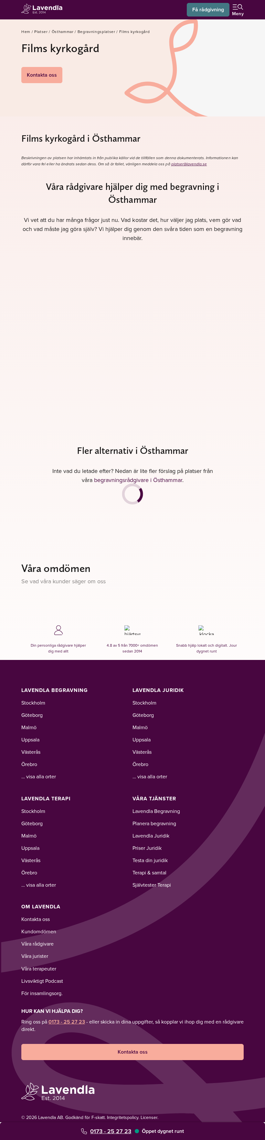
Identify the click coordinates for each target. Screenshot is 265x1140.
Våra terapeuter (38, 968)
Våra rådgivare (37, 943)
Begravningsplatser (96, 31)
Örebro (29, 764)
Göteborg (32, 714)
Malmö (29, 727)
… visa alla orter (38, 776)
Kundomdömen (38, 931)
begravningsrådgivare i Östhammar (138, 480)
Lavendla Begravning (54, 690)
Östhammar (63, 31)
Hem (25, 31)
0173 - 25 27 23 (110, 1131)
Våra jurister (34, 955)
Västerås (30, 751)
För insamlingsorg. (42, 993)
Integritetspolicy (122, 1117)
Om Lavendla (40, 906)
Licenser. (149, 1117)
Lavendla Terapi (45, 798)
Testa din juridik (150, 860)
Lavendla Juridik (158, 690)
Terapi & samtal (149, 872)
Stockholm (33, 702)
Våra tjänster (154, 798)
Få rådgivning (208, 9)
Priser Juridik (147, 847)
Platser (41, 31)
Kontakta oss (42, 75)
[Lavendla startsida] (44, 10)
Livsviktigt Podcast (42, 980)
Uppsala (30, 739)
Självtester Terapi (151, 884)
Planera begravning (154, 823)
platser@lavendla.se (189, 164)
